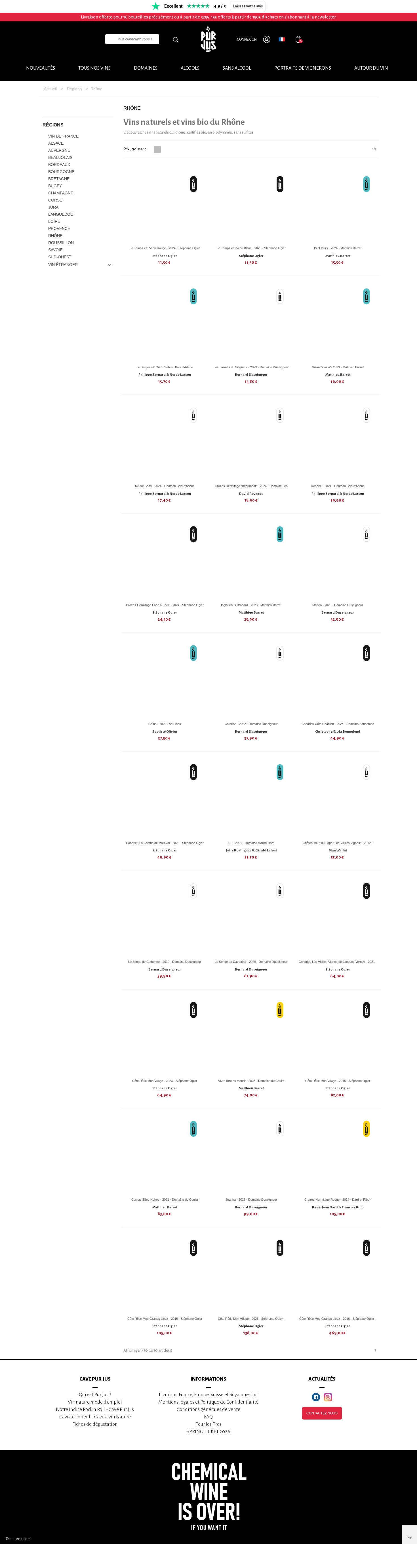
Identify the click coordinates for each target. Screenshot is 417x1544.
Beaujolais (60, 157)
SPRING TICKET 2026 (208, 1431)
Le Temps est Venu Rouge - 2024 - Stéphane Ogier (165, 248)
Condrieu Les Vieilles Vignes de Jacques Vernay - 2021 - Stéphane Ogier (338, 964)
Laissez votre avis (248, 6)
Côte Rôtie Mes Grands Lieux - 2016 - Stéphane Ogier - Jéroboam (337, 1321)
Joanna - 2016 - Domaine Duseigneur (251, 1199)
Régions (53, 124)
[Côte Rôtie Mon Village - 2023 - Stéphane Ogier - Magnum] (251, 1274)
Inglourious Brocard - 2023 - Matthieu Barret (251, 605)
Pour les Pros (208, 1424)
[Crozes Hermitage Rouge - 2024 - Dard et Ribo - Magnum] (338, 1155)
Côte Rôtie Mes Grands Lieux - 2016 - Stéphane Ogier (164, 1318)
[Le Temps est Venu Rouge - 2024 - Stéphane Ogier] (165, 203)
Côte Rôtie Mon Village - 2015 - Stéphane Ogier (337, 1080)
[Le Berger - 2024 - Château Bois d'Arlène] (165, 322)
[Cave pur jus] (208, 39)
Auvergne (59, 150)
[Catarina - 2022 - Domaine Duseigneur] (251, 679)
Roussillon (61, 242)
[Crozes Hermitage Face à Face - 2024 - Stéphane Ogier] (165, 560)
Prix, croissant (134, 149)
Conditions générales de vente (208, 1409)
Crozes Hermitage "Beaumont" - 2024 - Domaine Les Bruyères (251, 488)
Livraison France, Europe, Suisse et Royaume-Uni (208, 1394)
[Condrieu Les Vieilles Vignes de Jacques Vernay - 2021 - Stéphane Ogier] (338, 917)
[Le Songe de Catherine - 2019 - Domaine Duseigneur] (165, 917)
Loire (54, 221)
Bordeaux (59, 164)
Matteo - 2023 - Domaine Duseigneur (337, 605)
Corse (55, 200)
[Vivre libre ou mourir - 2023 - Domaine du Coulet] (251, 1036)
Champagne (60, 193)
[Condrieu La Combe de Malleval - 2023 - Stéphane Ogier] (165, 798)
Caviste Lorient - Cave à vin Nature (95, 1417)
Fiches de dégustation (95, 1424)
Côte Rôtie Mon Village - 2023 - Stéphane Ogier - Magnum (251, 1321)
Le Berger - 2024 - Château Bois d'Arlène (164, 367)
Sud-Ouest (59, 257)
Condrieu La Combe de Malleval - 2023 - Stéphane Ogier (165, 843)
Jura (53, 207)
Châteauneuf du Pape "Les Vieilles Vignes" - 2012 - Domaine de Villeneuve (338, 845)
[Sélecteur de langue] (282, 39)
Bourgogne (61, 171)
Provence (59, 228)
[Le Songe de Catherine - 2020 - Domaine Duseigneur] (251, 917)
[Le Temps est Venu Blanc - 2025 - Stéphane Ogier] (251, 203)
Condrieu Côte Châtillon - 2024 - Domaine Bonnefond (338, 724)
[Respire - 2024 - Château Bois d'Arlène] (338, 441)
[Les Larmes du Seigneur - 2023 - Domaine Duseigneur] (251, 322)
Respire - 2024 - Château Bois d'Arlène (338, 486)
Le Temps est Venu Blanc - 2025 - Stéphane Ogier (251, 248)
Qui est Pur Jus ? (95, 1394)
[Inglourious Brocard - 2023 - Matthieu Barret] (251, 560)
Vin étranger (63, 264)
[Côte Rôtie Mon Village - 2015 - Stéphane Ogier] (338, 1036)
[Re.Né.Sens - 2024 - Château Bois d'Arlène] (165, 441)
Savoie (55, 250)
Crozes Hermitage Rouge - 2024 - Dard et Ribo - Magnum (337, 1202)
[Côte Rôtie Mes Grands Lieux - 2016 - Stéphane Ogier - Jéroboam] (338, 1274)
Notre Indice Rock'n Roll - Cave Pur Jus (95, 1409)
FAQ (208, 1417)
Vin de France (63, 136)
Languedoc (60, 214)
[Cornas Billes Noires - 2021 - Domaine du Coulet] (165, 1155)
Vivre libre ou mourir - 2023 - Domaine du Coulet (251, 1080)
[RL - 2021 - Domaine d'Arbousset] (251, 798)
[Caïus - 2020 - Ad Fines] (165, 679)
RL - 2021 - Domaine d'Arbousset (251, 843)
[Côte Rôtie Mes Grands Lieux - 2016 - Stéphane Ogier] (165, 1274)
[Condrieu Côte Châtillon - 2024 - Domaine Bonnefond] (338, 679)
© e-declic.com (18, 1539)
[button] (371, 68)
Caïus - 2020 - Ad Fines (164, 724)
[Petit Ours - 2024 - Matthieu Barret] (338, 203)
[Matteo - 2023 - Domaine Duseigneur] (338, 560)
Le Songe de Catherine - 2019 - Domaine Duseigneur (164, 961)
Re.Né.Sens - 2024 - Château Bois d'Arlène (165, 486)
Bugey (55, 186)
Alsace (56, 143)
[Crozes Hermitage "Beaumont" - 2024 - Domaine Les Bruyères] (251, 441)
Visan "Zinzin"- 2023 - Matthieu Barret (338, 367)
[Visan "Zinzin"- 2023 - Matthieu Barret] (338, 322)
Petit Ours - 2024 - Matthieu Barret (337, 248)
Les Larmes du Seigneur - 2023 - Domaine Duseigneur (251, 367)
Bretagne (59, 178)
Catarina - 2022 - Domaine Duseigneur (251, 724)
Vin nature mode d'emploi (95, 1402)
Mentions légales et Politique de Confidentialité (208, 1402)
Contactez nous (322, 1413)
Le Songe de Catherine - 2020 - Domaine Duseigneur (251, 961)
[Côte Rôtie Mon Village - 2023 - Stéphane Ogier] (165, 1036)
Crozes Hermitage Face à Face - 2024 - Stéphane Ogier (165, 605)
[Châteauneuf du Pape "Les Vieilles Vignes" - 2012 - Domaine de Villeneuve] (338, 798)
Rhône (55, 235)
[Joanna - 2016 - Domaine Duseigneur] (251, 1155)
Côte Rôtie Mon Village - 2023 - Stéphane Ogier (164, 1080)
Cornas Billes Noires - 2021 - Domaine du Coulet (164, 1199)
